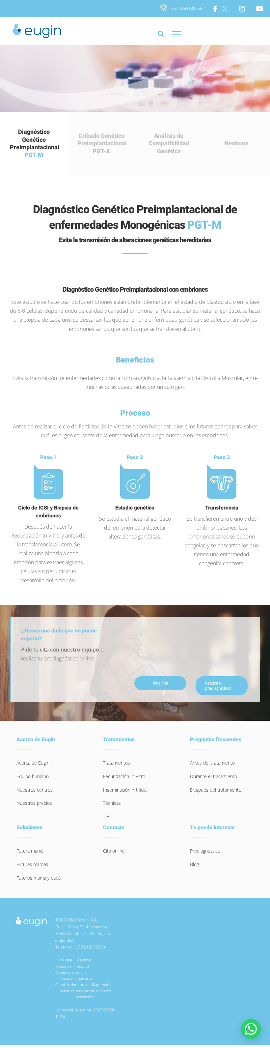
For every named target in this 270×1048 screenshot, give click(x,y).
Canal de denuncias (71, 984)
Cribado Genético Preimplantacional (102, 143)
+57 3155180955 (186, 8)
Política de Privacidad (72, 966)
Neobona (236, 143)
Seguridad (84, 959)
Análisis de (168, 143)
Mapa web (100, 984)
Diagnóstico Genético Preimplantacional (34, 144)
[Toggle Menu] (183, 34)
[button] (251, 1029)
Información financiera (73, 978)
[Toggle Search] (161, 37)
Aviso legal (63, 959)
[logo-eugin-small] (31, 918)
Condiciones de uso (71, 972)
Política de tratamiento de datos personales (85, 994)
